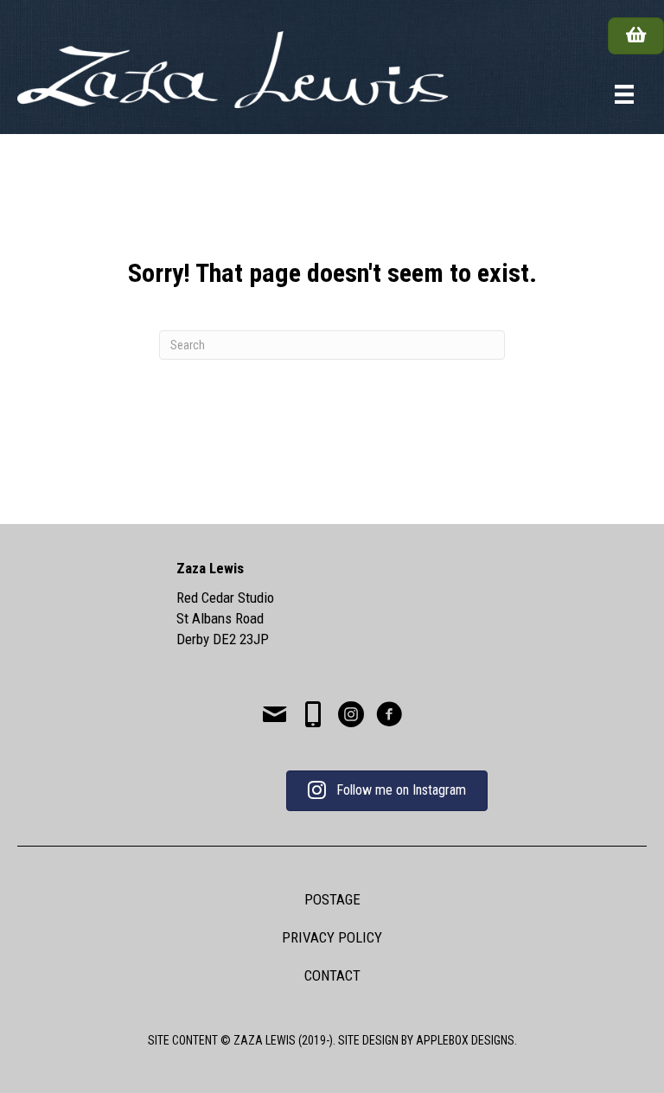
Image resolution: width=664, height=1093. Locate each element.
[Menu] (624, 94)
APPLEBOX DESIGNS (465, 1040)
